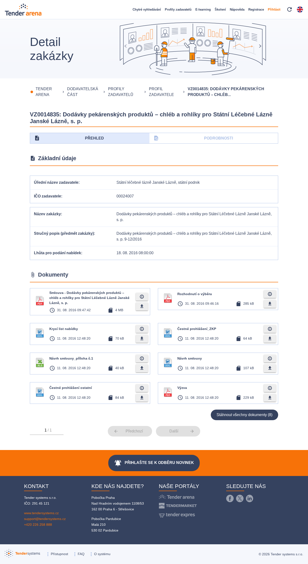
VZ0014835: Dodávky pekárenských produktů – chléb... (226, 92)
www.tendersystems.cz (41, 513)
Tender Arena (44, 92)
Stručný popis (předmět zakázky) (64, 233)
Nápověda (237, 9)
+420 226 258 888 (38, 524)
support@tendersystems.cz (45, 519)
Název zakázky (47, 214)
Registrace (256, 9)
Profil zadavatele (161, 92)
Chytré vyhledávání (147, 9)
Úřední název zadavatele (56, 182)
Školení (220, 9)
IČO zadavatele (47, 196)
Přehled (69, 138)
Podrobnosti (193, 138)
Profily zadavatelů (178, 9)
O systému (102, 554)
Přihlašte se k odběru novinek (154, 463)
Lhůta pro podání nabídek (57, 253)
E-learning (203, 9)
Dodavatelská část (82, 92)
